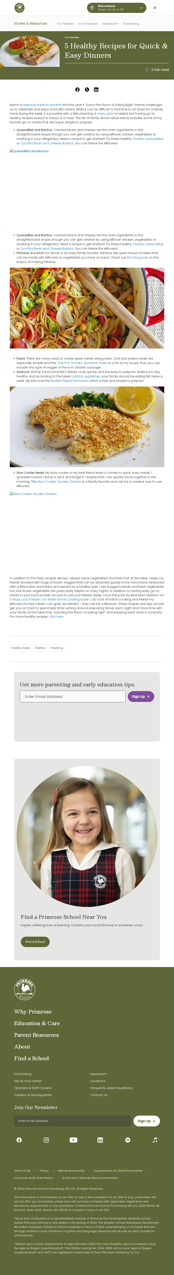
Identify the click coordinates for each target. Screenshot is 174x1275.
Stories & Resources (30, 23)
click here (56, 616)
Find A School (35, 942)
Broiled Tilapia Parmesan (69, 381)
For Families (65, 24)
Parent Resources (36, 1034)
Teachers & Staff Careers (32, 1088)
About (22, 1046)
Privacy (44, 1170)
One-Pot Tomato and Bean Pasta (82, 363)
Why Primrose (33, 1011)
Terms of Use (22, 1170)
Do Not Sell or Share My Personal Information (90, 1178)
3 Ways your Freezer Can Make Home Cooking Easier (49, 599)
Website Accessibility (71, 1170)
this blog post (137, 257)
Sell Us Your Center (28, 1081)
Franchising (131, 24)
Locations (97, 1081)
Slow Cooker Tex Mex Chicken (59, 481)
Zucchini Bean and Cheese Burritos (47, 143)
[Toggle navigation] (155, 8)
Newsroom (110, 24)
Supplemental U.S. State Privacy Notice (118, 1170)
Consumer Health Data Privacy (33, 1178)
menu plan (105, 113)
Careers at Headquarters (33, 1095)
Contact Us (98, 1095)
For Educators (88, 24)
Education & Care (37, 1023)
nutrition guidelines (86, 376)
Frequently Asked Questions (111, 1088)
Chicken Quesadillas (147, 139)
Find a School (31, 1058)
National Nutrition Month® (42, 105)
